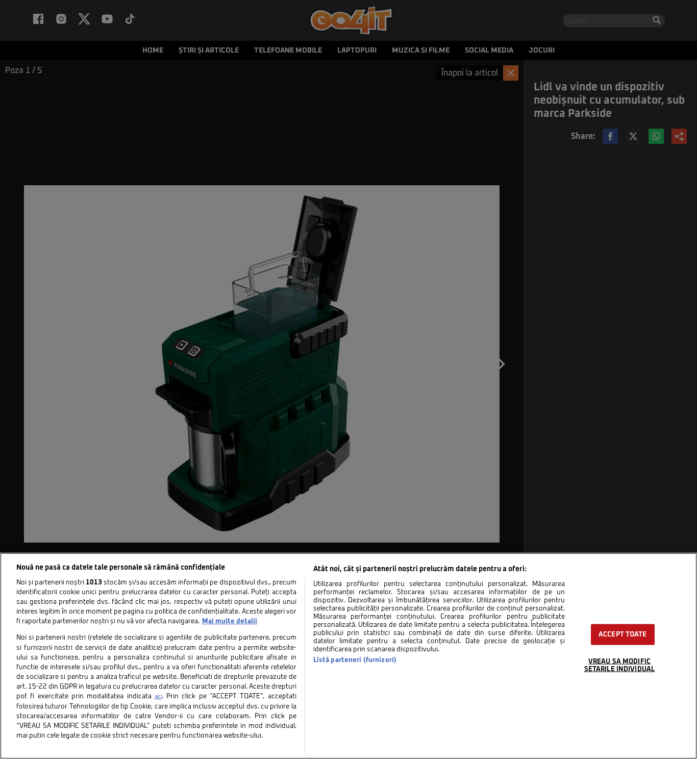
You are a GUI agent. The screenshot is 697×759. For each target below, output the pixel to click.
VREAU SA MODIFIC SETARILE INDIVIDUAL (619, 665)
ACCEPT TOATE (623, 634)
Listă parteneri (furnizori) (354, 660)
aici (158, 696)
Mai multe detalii (229, 621)
